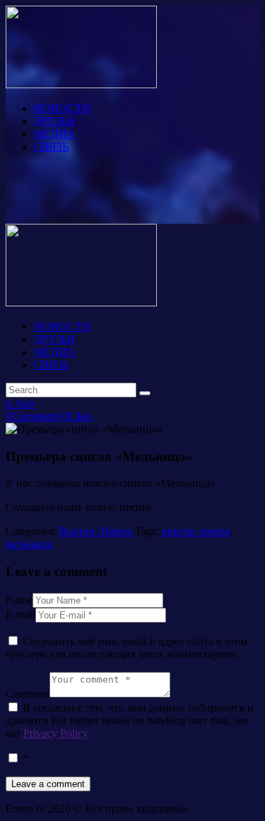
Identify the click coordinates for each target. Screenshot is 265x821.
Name (19, 600)
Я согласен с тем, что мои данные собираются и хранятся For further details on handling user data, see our (130, 720)
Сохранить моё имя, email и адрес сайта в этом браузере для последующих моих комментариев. (126, 647)
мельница (29, 544)
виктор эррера (196, 531)
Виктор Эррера (95, 531)
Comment (27, 694)
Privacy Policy (55, 733)
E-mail (20, 615)
